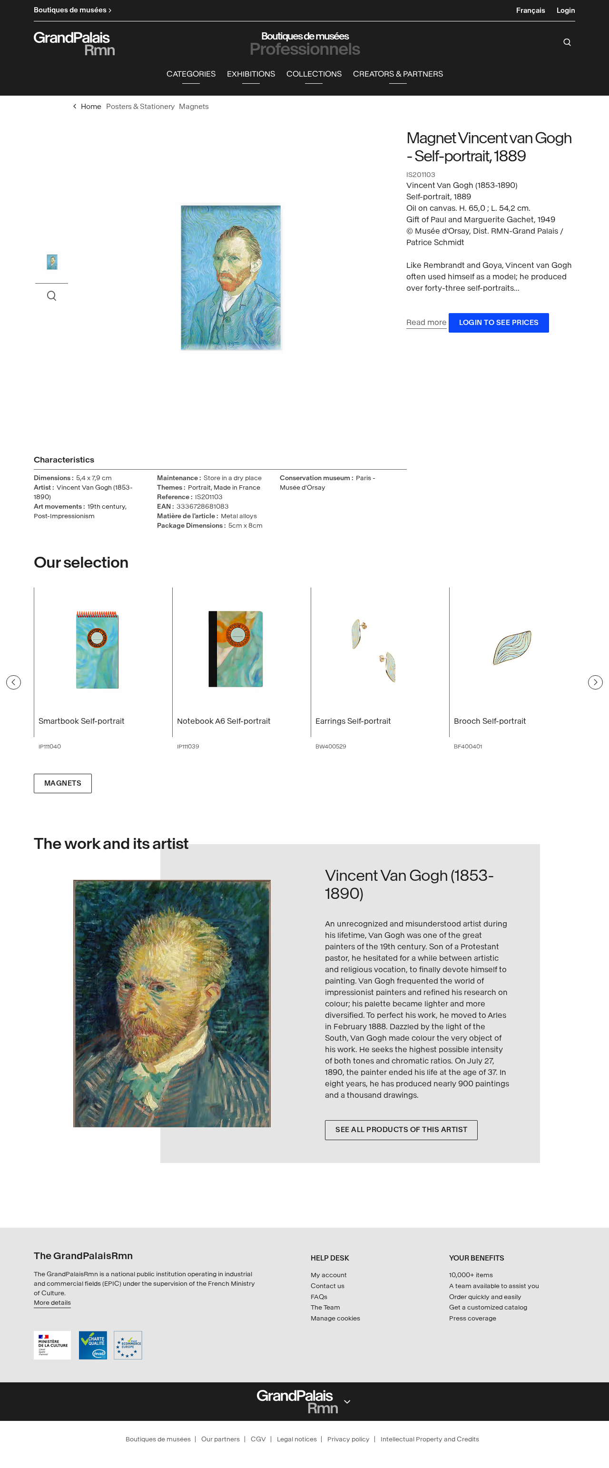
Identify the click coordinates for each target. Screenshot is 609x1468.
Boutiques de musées (158, 1439)
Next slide (595, 682)
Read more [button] (426, 322)
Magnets (63, 783)
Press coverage (472, 1318)
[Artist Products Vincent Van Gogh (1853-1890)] (160, 1003)
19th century (106, 506)
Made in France (237, 487)
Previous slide (13, 682)
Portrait (199, 487)
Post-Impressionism (64, 516)
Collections (314, 74)
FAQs (319, 1297)
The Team (325, 1307)
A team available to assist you (494, 1286)
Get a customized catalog (488, 1307)
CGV (258, 1439)
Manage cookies (335, 1318)
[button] (191, 74)
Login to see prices (499, 322)
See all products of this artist (401, 1129)
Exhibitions (251, 74)
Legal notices (297, 1439)
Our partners (220, 1439)
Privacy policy (348, 1439)
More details (52, 1303)
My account (329, 1275)
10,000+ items (471, 1275)
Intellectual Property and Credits (430, 1439)
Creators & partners (398, 74)
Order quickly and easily (485, 1297)
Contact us (327, 1286)
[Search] (567, 42)
